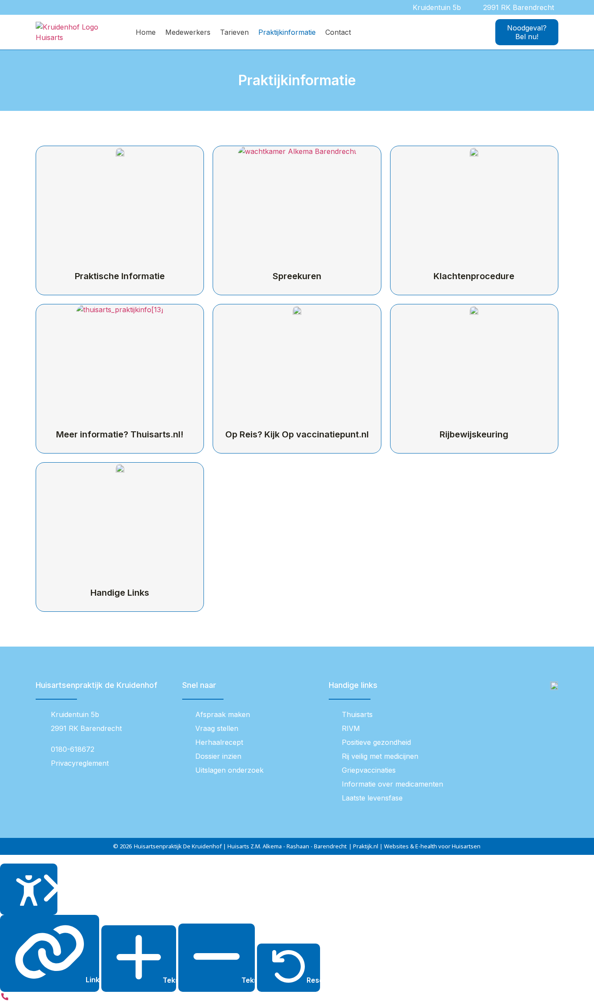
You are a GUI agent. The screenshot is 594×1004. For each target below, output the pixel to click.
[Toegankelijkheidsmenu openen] (28, 889)
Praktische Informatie (120, 276)
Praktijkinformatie (287, 32)
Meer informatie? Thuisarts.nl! (120, 434)
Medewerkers (187, 32)
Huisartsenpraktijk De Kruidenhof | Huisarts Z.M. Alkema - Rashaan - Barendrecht (240, 846)
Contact (338, 32)
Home (146, 32)
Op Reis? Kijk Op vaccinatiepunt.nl (297, 434)
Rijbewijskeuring (474, 434)
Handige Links (119, 592)
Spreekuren (297, 276)
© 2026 (122, 846)
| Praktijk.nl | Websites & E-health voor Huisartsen (415, 846)
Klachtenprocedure (474, 276)
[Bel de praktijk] (5, 998)
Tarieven (234, 32)
